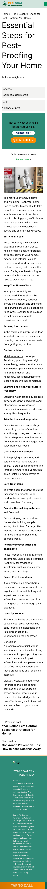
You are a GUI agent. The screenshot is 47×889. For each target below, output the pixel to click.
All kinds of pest (11, 108)
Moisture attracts (13, 356)
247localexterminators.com (24, 680)
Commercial (22, 94)
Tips (13, 13)
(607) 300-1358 (24, 140)
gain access (29, 242)
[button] (45, 4)
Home (5, 13)
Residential (8, 94)
